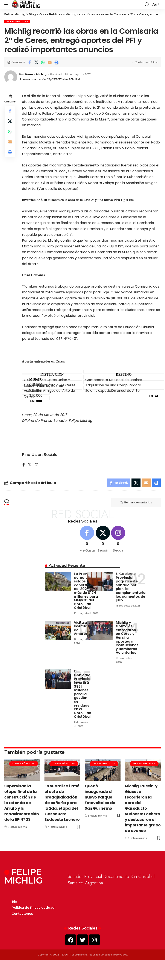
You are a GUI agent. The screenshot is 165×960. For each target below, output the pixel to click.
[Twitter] (82, 939)
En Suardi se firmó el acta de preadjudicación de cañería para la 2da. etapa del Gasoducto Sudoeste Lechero (62, 802)
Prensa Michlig (36, 74)
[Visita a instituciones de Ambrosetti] (58, 630)
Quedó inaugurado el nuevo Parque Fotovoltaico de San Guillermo (100, 797)
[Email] (50, 62)
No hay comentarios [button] (138, 502)
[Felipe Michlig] (26, 4)
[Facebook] (23, 465)
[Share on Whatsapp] (43, 62)
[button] (8, 4)
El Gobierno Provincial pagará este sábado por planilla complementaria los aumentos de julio (130, 587)
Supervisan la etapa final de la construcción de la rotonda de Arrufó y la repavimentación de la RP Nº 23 (21, 802)
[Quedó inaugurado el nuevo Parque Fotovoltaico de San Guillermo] (103, 769)
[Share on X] (36, 62)
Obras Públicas (17, 21)
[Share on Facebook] (30, 62)
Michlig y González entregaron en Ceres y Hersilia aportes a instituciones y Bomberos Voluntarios (127, 637)
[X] (30, 465)
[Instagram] (36, 465)
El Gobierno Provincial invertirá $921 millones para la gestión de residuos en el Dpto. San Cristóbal (82, 694)
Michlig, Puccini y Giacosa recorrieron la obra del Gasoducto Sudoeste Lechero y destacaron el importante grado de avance (143, 808)
